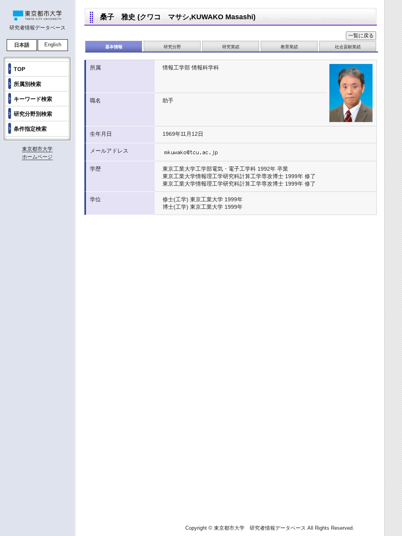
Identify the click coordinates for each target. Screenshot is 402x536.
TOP (19, 69)
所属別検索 (27, 84)
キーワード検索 (33, 99)
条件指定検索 (30, 129)
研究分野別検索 (33, 114)
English (52, 44)
